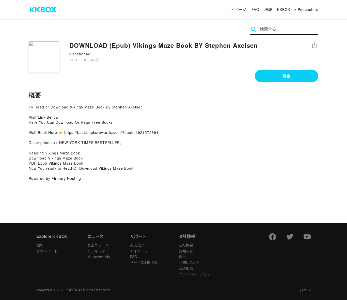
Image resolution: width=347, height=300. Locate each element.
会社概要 (186, 244)
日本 (303, 290)
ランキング (96, 250)
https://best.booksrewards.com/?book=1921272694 (111, 132)
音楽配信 (186, 268)
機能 (268, 9)
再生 (286, 76)
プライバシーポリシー (196, 273)
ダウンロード (47, 250)
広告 (182, 256)
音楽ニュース (98, 244)
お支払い (137, 244)
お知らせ (186, 250)
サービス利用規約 (144, 262)
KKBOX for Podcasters (297, 9)
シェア (314, 45)
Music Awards (98, 256)
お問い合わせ (189, 262)
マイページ (236, 9)
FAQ (255, 9)
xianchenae (79, 53)
